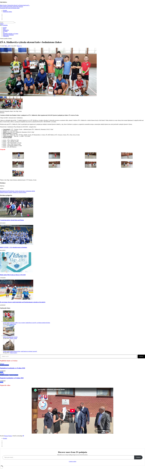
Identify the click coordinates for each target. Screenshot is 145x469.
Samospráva (6, 30)
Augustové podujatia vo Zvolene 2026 (12, 378)
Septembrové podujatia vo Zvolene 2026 (12, 368)
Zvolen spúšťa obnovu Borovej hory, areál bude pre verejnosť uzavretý (20, 351)
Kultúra (5, 27)
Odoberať (138, 457)
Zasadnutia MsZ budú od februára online (9, 8)
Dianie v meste (13, 338)
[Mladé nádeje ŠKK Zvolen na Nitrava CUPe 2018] (16, 271)
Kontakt (5, 10)
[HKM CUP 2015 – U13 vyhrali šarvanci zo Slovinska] (16, 244)
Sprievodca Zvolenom (8, 34)
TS (3, 32)
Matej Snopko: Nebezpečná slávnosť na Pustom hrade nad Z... (15, 5)
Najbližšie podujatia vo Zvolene (10, 33)
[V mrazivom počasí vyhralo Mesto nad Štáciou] (16, 217)
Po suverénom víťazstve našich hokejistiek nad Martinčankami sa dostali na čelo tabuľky (22, 302)
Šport (4, 28)
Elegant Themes (8, 435)
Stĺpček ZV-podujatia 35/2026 (10, 337)
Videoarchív (6, 36)
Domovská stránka (7, 11)
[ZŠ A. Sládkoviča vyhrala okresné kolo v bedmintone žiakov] (2, 363)
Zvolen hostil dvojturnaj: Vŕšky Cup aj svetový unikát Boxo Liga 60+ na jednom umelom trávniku (26, 322)
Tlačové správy (13, 352)
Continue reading (72, 461)
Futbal (11, 324)
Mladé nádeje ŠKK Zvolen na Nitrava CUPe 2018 (13, 274)
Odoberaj (141, 356)
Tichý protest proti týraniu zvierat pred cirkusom (11, 6)
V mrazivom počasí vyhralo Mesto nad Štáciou (12, 220)
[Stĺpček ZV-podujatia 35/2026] (8, 335)
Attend (1, 372)
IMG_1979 (7, 45)
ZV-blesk (5, 31)
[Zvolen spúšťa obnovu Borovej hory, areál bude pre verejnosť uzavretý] (8, 350)
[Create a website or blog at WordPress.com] (23, 435)
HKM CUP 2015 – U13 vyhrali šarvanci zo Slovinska (13, 247)
